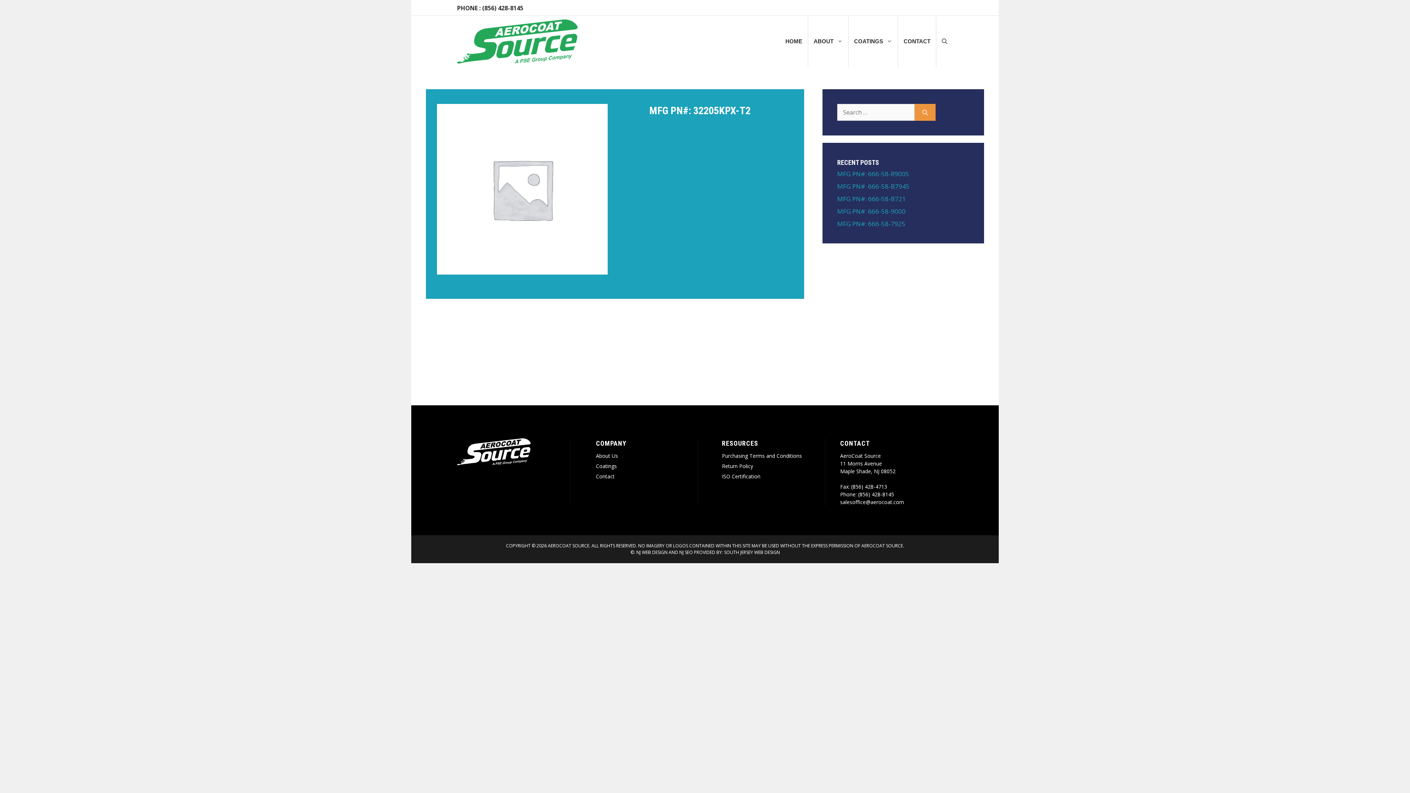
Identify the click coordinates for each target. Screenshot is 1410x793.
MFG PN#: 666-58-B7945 (873, 186)
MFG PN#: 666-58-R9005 (873, 174)
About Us (607, 455)
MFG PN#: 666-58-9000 (871, 211)
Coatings (868, 41)
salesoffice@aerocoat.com (872, 502)
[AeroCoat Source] (517, 41)
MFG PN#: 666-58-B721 (871, 199)
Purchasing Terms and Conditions (762, 455)
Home (793, 41)
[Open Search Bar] (944, 41)
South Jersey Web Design (752, 552)
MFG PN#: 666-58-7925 (871, 224)
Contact (917, 41)
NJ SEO (686, 552)
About (824, 41)
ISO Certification (741, 476)
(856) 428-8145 (502, 8)
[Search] (925, 112)
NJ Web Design (651, 552)
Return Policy (737, 466)
